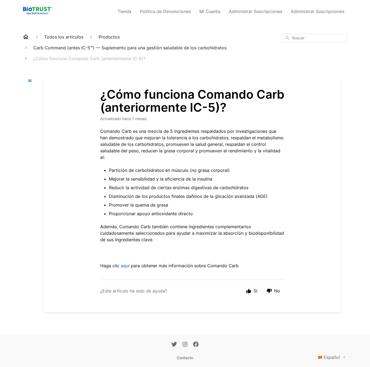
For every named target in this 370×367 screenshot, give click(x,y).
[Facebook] (196, 345)
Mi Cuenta (209, 11)
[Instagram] (185, 345)
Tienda (124, 11)
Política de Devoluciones (165, 11)
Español (332, 357)
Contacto (185, 357)
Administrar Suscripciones (255, 11)
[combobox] (315, 38)
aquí (125, 265)
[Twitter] (174, 345)
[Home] (25, 37)
